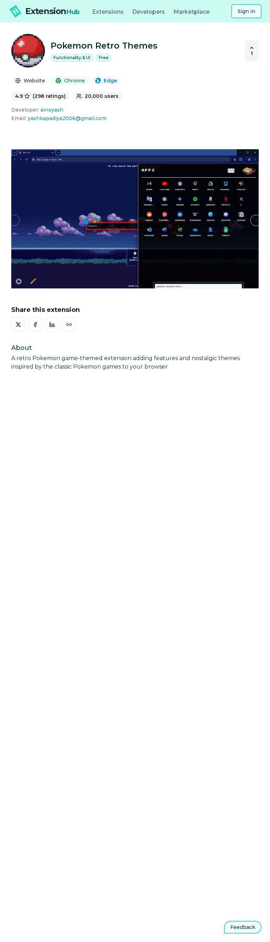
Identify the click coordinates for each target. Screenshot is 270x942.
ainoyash (51, 110)
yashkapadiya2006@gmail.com (67, 118)
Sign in (246, 11)
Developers (148, 11)
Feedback (242, 927)
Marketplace (191, 11)
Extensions (108, 11)
